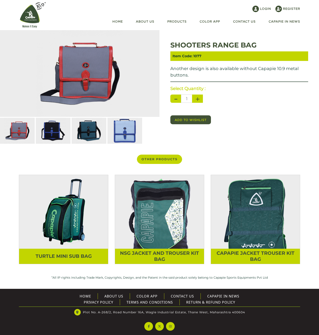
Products (177, 21)
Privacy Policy (98, 302)
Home (117, 21)
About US (113, 296)
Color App (210, 21)
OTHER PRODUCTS (159, 159)
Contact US (244, 21)
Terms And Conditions (150, 302)
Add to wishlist (191, 119)
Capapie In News (284, 21)
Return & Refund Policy (210, 302)
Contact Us (182, 296)
